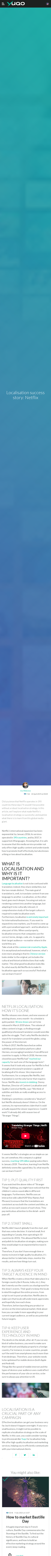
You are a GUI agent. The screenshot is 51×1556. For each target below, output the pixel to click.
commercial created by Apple (33, 947)
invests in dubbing (28, 1082)
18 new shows (22, 1021)
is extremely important (37, 917)
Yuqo (16, 3)
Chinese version (37, 953)
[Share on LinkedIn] (33, 1456)
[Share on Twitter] (24, 1456)
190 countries (20, 837)
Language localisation (12, 883)
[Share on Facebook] (16, 1456)
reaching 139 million (20, 1161)
